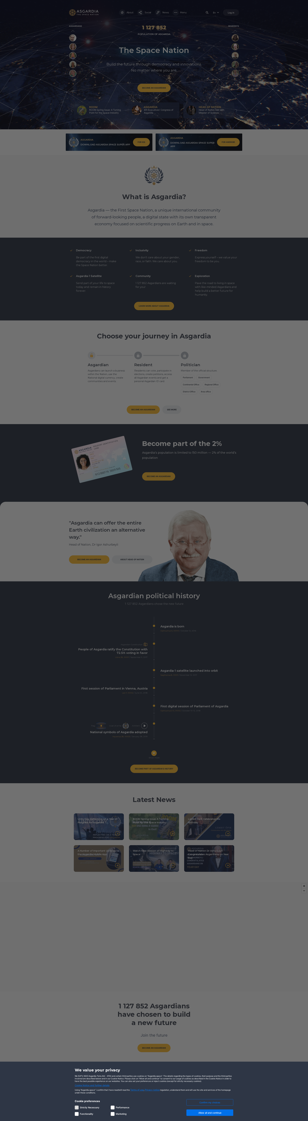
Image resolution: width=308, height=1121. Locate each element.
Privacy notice (152, 1089)
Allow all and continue (209, 1112)
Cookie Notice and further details (92, 1085)
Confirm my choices (209, 1102)
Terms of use (137, 1089)
